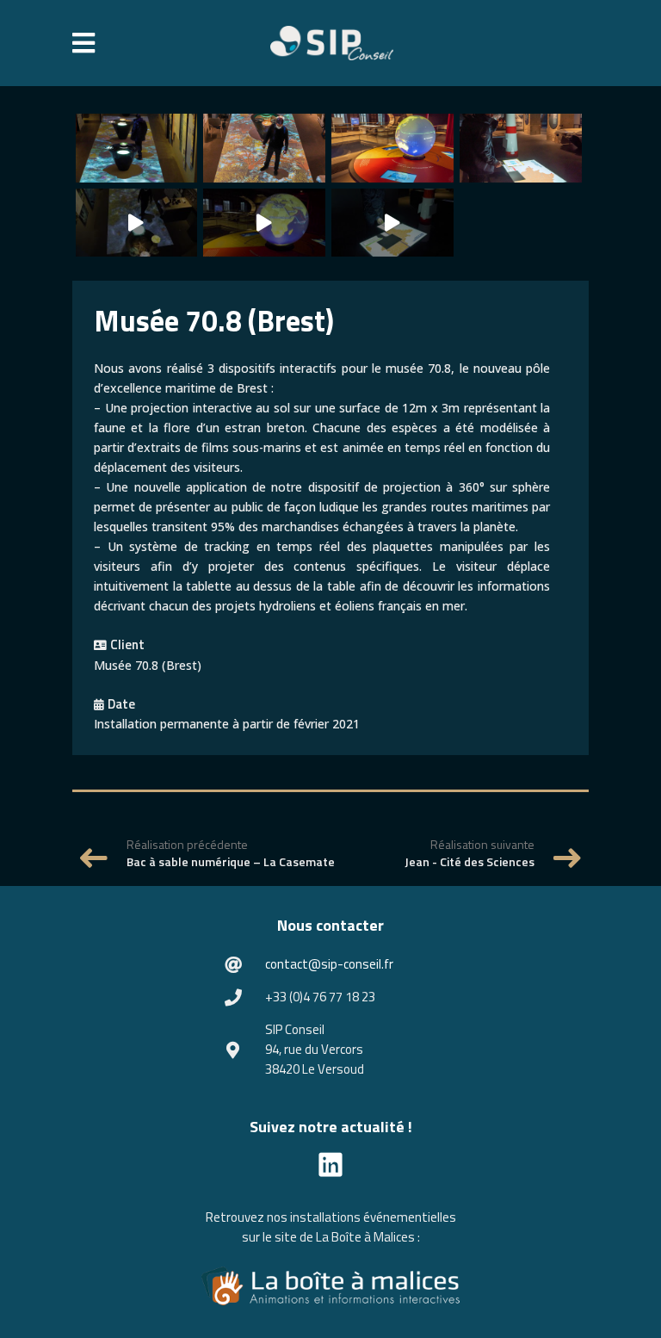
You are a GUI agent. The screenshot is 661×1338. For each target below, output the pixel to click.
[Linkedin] (330, 1170)
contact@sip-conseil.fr (329, 964)
